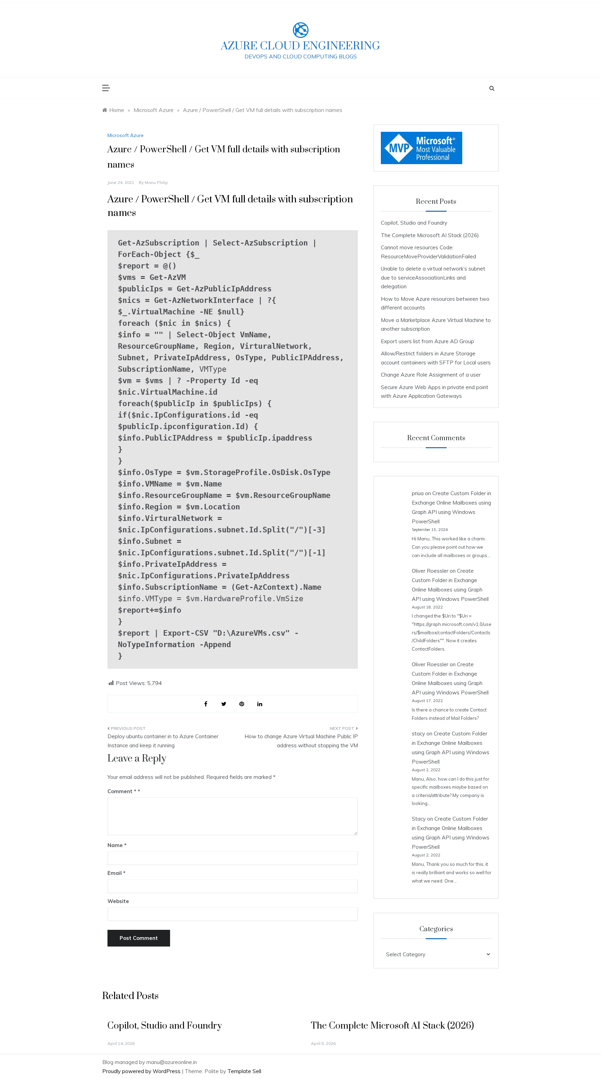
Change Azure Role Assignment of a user (431, 374)
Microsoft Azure (125, 135)
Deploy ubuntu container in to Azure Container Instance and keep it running (162, 741)
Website (118, 901)
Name (117, 845)
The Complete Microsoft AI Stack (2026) (430, 235)
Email (116, 873)
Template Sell (244, 1071)
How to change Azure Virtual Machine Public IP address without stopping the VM (301, 741)
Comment (121, 791)
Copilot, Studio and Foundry (414, 222)
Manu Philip (156, 182)
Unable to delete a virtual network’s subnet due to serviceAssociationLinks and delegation (433, 277)
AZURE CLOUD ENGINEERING (300, 46)
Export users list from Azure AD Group (427, 341)
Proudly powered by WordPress (142, 1071)
